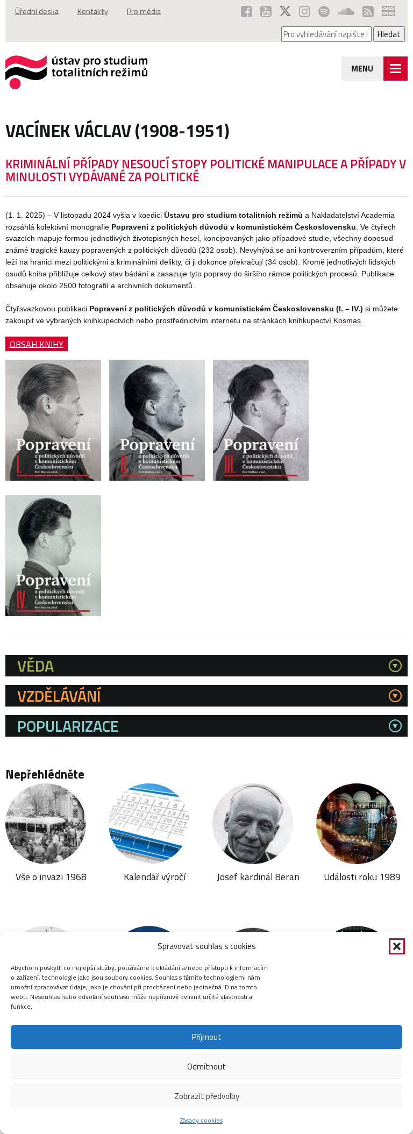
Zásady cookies (201, 1120)
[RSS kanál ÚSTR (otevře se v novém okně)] (368, 11)
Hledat (389, 34)
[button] (396, 946)
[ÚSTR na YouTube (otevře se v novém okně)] (266, 11)
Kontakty (92, 11)
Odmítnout (206, 1066)
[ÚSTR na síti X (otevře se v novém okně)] (285, 11)
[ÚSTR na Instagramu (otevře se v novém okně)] (305, 11)
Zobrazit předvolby (206, 1096)
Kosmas (347, 321)
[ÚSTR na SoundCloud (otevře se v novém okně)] (346, 11)
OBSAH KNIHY (36, 343)
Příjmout (207, 1037)
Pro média (144, 11)
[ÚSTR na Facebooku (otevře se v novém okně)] (247, 11)
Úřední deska (37, 11)
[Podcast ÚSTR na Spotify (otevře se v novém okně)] (324, 11)
